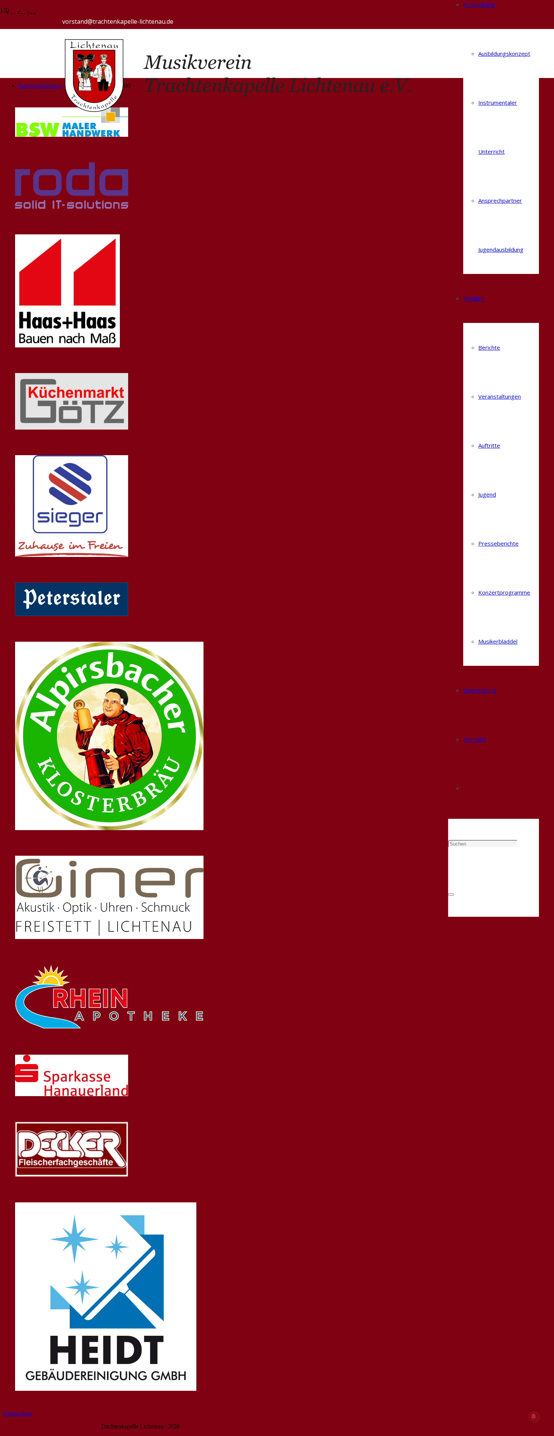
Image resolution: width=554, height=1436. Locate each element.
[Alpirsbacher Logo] (109, 828)
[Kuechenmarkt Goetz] (71, 427)
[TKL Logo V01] (255, 112)
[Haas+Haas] (67, 345)
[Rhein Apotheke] (109, 1027)
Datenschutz (17, 1413)
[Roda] (71, 206)
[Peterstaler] (71, 614)
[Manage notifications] (534, 1416)
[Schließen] (451, 894)
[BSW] (71, 135)
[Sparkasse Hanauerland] (71, 1094)
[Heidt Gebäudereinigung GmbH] (105, 1389)
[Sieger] (71, 555)
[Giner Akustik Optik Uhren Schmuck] (109, 937)
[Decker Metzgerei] (71, 1174)
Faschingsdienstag (39, 86)
